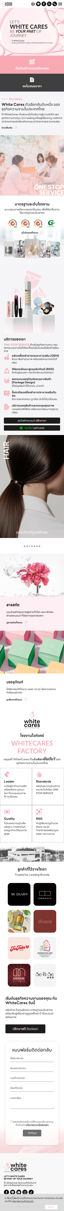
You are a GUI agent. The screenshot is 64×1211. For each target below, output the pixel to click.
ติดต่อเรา (25, 1028)
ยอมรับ (51, 1207)
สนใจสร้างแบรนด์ (32, 421)
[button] (24, 546)
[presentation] (2, 474)
